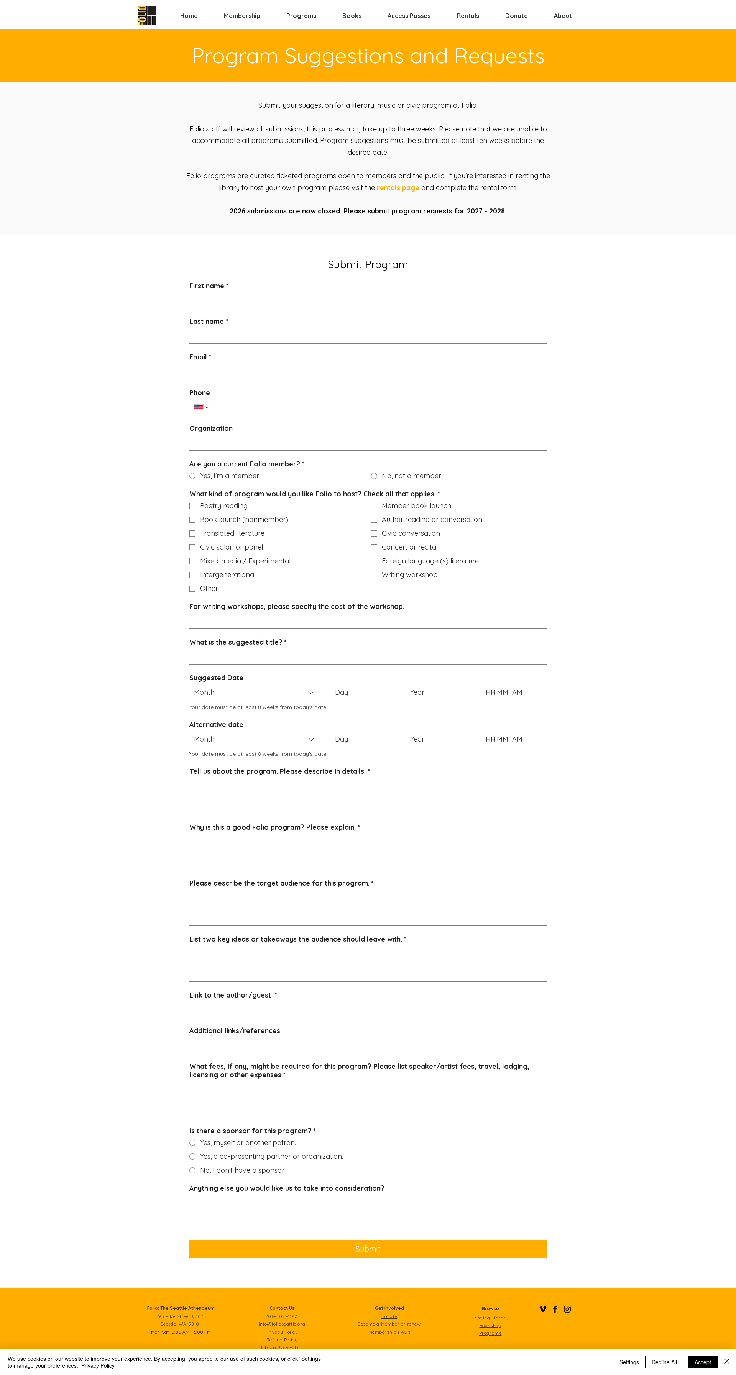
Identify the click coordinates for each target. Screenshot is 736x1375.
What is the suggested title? (238, 642)
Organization (211, 428)
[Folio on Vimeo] (542, 1309)
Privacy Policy (98, 1365)
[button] (242, 15)
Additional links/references (234, 1031)
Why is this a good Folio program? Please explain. (274, 827)
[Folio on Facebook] (555, 1309)
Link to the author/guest (233, 995)
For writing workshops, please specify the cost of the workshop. (296, 606)
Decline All (664, 1362)
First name (208, 286)
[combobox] (255, 692)
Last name (208, 321)
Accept (703, 1362)
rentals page (398, 187)
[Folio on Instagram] (567, 1309)
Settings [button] (629, 1362)
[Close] (726, 1362)
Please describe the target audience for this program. (281, 883)
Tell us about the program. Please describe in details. (279, 771)
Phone (199, 393)
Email (200, 357)
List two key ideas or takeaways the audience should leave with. (297, 939)
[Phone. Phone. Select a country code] (202, 407)
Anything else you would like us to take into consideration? (286, 1188)
